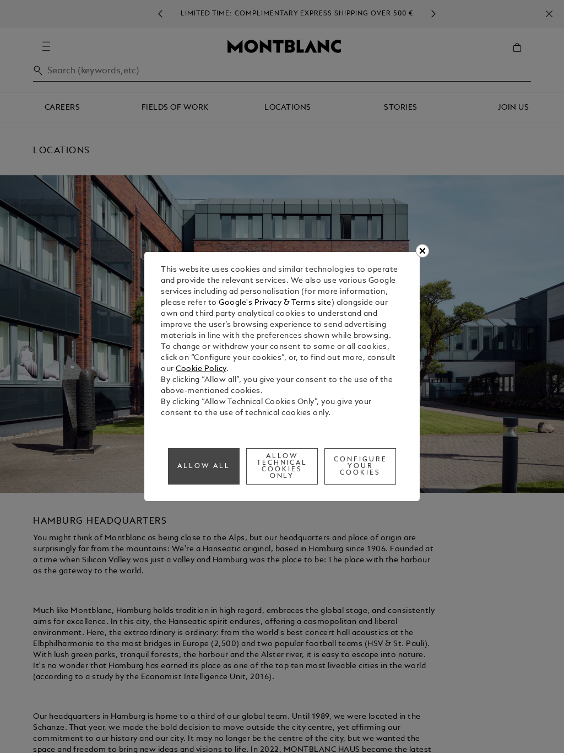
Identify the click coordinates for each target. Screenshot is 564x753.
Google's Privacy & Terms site (275, 302)
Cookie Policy (201, 369)
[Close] (422, 250)
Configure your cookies (360, 466)
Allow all (203, 466)
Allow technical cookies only (282, 466)
